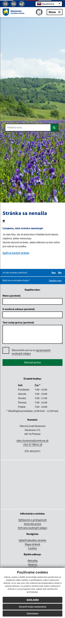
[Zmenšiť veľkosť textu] (5, 4)
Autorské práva (32, 523)
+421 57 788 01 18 (32, 444)
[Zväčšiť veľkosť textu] (22, 4)
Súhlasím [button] (32, 599)
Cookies (32, 548)
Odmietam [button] (32, 613)
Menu (52, 12)
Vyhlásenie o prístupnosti (32, 519)
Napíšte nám (55, 280)
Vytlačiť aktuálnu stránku (32, 540)
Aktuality (33, 560)
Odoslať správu (32, 362)
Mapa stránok (32, 544)
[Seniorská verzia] (39, 12)
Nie (60, 272)
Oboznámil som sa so (31, 351)
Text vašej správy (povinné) (18, 322)
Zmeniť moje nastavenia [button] (32, 606)
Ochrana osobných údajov (32, 527)
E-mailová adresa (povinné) (18, 309)
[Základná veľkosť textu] (13, 4)
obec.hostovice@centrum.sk (32, 440)
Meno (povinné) (11, 295)
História (32, 564)
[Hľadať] (54, 127)
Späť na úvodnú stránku (15, 253)
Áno (54, 272)
